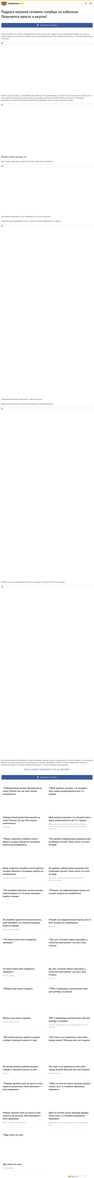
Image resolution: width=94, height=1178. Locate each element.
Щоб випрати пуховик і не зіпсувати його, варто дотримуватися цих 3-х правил (70, 819)
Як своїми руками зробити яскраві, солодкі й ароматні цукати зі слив (20, 1068)
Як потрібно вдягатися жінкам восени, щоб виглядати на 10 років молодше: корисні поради (22, 922)
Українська (74, 1176)
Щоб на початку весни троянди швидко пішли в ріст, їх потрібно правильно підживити (69, 1115)
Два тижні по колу (12, 1164)
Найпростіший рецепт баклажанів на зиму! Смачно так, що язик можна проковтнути (21, 820)
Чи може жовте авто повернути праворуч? (19, 970)
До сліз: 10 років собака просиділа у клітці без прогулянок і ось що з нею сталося (67, 971)
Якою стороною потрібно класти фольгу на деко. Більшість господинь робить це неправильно (23, 871)
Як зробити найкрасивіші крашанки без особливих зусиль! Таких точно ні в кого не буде (69, 871)
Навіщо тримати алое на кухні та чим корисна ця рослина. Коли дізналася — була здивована (22, 1115)
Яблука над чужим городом (17, 1017)
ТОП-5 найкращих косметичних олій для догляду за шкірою (69, 1019)
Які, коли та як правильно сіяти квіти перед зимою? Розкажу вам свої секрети (69, 1068)
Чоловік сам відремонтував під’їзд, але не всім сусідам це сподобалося (70, 921)
